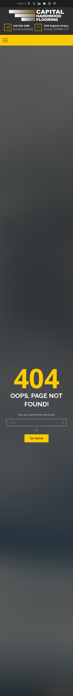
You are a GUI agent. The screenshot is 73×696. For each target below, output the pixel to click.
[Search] (63, 422)
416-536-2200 (21, 25)
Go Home (36, 438)
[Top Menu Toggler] (5, 40)
